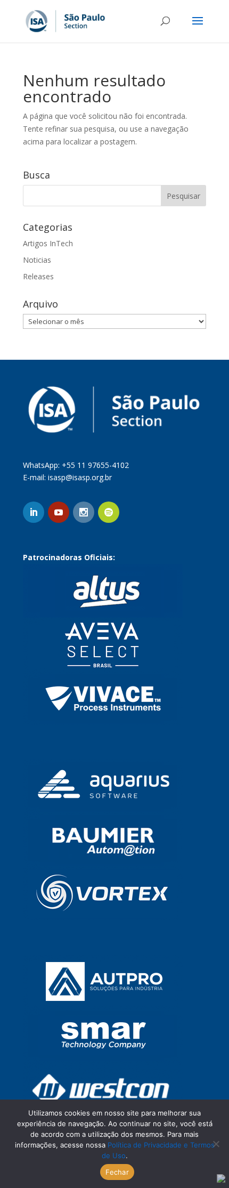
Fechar (117, 1172)
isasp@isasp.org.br (80, 477)
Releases (38, 276)
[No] (215, 1143)
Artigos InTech (48, 243)
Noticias (37, 260)
